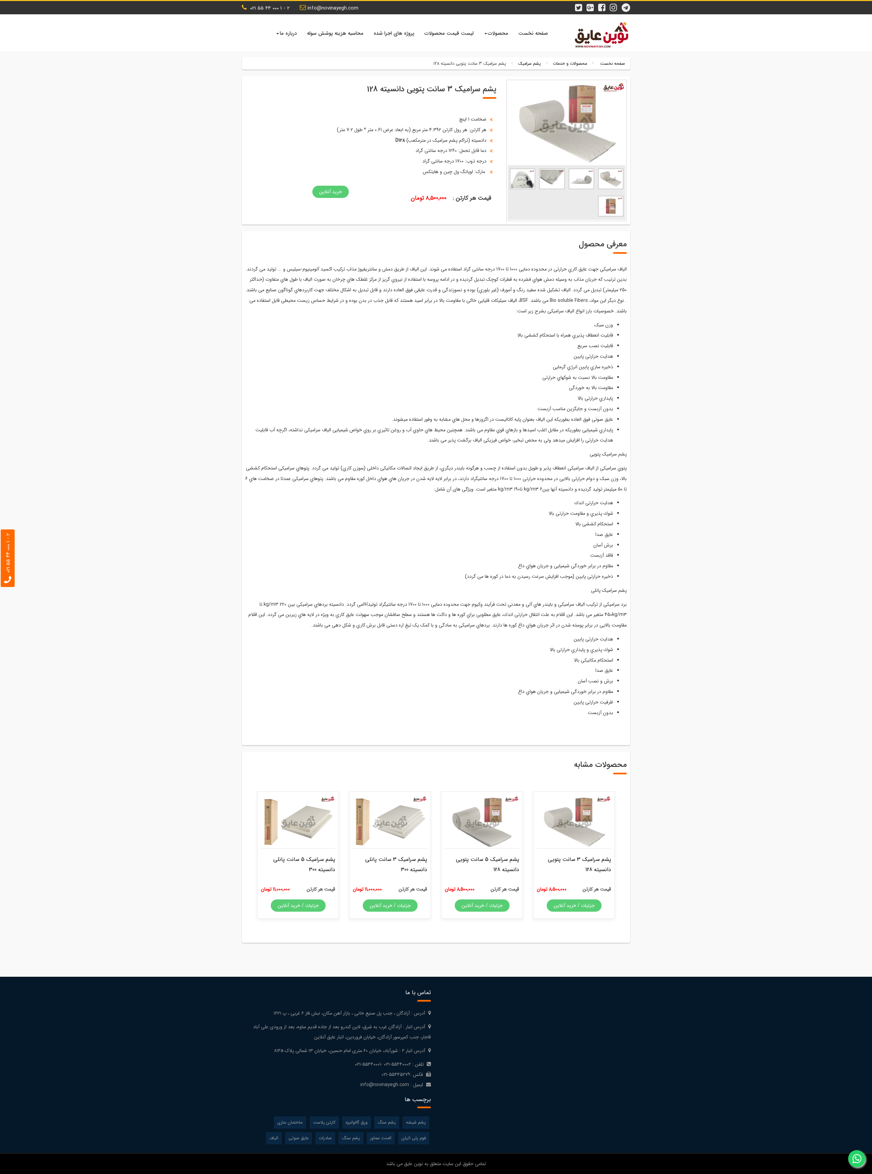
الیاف (273, 1138)
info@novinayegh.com (333, 8)
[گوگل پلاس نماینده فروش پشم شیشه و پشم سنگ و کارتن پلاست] (592, 4)
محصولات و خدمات (570, 63)
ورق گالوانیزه (357, 1122)
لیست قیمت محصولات (448, 33)
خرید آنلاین (330, 192)
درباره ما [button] (288, 33)
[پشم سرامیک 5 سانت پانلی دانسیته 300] (298, 821)
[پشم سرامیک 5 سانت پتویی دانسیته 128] (482, 821)
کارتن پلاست (324, 1122)
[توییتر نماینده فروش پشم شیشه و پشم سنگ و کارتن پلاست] (580, 4)
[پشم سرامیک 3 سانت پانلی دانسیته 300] (390, 821)
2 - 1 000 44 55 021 (269, 8)
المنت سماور (380, 1138)
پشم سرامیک (529, 63)
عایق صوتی (299, 1138)
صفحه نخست (533, 33)
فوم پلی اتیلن (414, 1138)
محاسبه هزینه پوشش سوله (335, 33)
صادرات (325, 1138)
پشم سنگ (387, 1122)
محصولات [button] (498, 33)
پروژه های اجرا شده (394, 33)
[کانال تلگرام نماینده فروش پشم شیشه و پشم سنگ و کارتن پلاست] (626, 4)
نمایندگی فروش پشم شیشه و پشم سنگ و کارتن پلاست (599, 34)
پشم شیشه (416, 1122)
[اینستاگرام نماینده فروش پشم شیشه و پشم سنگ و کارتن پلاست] (615, 4)
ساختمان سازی (290, 1122)
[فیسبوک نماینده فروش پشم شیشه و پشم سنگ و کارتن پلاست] (603, 4)
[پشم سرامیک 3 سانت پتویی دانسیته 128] (610, 178)
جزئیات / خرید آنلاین (574, 905)
